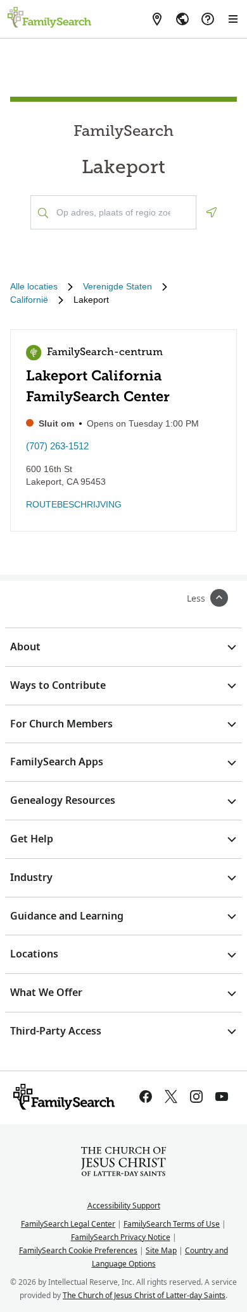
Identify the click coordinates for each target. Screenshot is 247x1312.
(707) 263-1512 (57, 445)
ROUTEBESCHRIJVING (74, 504)
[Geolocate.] (211, 212)
